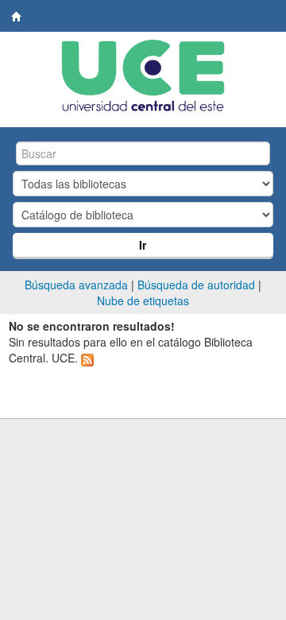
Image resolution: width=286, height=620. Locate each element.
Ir (142, 245)
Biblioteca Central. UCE (16, 16)
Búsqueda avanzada (76, 285)
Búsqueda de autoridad (196, 285)
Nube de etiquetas (143, 300)
